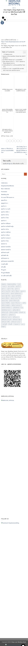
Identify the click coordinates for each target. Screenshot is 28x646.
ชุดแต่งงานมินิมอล (5, 298)
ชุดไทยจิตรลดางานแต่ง (18, 307)
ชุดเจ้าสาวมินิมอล (5, 223)
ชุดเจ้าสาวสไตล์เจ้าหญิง (7, 226)
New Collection (5, 189)
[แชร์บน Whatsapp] (7, 141)
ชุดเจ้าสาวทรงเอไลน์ (6, 291)
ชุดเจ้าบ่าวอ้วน (5, 215)
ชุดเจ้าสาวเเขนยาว (6, 238)
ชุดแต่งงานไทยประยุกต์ (14, 300)
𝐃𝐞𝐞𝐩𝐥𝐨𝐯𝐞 (3, 326)
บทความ (14, 7)
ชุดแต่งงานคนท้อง (6, 247)
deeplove (4, 284)
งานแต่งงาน (4, 286)
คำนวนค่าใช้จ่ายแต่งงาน (7, 197)
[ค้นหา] (26, 2)
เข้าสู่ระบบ (9, 164)
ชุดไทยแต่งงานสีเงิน (6, 322)
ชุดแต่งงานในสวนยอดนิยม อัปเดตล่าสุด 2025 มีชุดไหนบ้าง (14, 57)
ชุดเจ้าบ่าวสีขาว (5, 212)
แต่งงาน (22, 324)
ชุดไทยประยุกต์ (5, 252)
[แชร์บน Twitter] (12, 141)
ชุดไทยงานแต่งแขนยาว (17, 305)
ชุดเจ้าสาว (3, 221)
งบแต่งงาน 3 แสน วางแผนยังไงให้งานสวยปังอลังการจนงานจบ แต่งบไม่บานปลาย (13, 69)
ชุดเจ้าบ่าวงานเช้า (5, 209)
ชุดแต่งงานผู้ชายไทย (6, 296)
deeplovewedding (11, 284)
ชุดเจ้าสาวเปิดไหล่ (6, 232)
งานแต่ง (18, 284)
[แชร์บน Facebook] (10, 141)
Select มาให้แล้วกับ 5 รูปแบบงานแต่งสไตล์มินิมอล (7, 150)
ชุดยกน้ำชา (4, 200)
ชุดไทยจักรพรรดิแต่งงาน (7, 307)
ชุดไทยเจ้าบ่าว (5, 315)
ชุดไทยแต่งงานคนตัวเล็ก (7, 261)
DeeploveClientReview (7, 186)
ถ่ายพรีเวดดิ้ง (4, 264)
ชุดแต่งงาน (4, 244)
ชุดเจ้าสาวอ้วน (5, 229)
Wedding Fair (5, 194)
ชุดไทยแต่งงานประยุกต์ (6, 319)
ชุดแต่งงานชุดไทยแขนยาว (16, 293)
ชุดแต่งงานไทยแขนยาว (16, 303)
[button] (2, 2)
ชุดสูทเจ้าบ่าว (4, 203)
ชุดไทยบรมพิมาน (16, 310)
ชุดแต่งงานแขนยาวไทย (16, 298)
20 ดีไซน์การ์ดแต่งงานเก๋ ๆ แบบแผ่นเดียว (12, 60)
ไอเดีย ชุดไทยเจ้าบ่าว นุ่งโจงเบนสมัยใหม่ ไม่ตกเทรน (14, 66)
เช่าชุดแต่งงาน (17, 324)
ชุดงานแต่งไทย (11, 286)
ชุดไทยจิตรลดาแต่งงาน (6, 310)
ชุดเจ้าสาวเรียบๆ (5, 235)
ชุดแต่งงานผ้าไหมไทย (16, 296)
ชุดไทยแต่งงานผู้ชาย (17, 319)
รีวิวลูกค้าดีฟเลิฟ (5, 273)
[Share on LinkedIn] (20, 141)
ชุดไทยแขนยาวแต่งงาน (6, 317)
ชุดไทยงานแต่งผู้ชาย (6, 305)
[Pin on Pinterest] (18, 141)
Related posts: (8, 54)
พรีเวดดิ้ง (3, 267)
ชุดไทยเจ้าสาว (12, 315)
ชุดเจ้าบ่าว (3, 206)
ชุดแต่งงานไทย (5, 300)
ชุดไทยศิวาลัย (4, 255)
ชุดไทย (24, 303)
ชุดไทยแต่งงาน (5, 258)
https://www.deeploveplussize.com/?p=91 (13, 42)
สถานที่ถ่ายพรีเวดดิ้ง (6, 276)
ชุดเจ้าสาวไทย (5, 241)
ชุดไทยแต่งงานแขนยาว (16, 322)
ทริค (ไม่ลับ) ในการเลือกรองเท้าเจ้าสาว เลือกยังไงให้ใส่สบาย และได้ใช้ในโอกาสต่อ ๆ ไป (20, 150)
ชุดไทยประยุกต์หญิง (13, 312)
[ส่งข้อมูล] (25, 174)
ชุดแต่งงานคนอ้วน (6, 250)
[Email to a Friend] (15, 141)
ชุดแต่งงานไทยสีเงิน (6, 303)
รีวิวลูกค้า (3, 270)
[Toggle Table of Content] (23, 52)
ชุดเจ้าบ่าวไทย (5, 218)
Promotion (4, 192)
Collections (4, 183)
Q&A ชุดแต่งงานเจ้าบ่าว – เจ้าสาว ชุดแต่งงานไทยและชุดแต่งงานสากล (14, 62)
